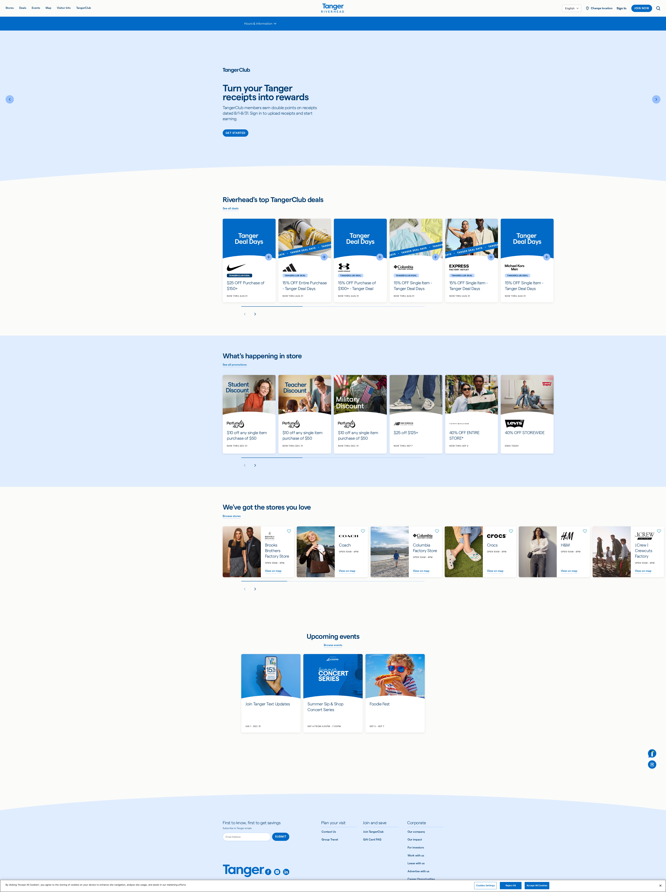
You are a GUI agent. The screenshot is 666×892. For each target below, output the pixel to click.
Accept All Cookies (537, 885)
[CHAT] (652, 753)
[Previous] (10, 99)
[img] (333, 6)
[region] (333, 886)
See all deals (230, 208)
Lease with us (416, 863)
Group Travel (330, 839)
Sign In (621, 8)
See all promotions (235, 364)
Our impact (415, 839)
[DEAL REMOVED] (652, 764)
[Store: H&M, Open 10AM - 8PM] (554, 551)
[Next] (656, 99)
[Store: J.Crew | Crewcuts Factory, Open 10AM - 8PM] (628, 551)
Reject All (511, 885)
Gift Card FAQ (372, 839)
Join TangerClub (373, 831)
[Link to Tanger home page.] (243, 873)
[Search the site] (658, 8)
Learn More (236, 128)
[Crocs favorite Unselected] (511, 531)
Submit (280, 836)
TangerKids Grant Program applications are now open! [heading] (267, 89)
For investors (416, 847)
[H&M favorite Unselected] (585, 531)
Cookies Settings (485, 885)
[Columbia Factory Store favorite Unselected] (437, 531)
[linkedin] (286, 872)
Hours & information (258, 23)
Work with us (416, 855)
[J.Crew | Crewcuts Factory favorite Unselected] (659, 531)
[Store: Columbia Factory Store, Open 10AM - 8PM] (406, 551)
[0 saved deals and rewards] (652, 764)
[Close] (660, 885)
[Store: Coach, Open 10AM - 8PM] (332, 551)
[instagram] (277, 872)
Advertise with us (418, 871)
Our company (416, 831)
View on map (273, 570)
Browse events (333, 645)
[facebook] (268, 872)
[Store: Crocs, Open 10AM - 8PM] (480, 551)
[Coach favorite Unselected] (363, 531)
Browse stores (232, 516)
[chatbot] (652, 753)
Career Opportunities (421, 879)
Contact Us (329, 831)
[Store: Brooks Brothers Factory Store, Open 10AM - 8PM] (258, 551)
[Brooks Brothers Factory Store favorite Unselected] (289, 531)
